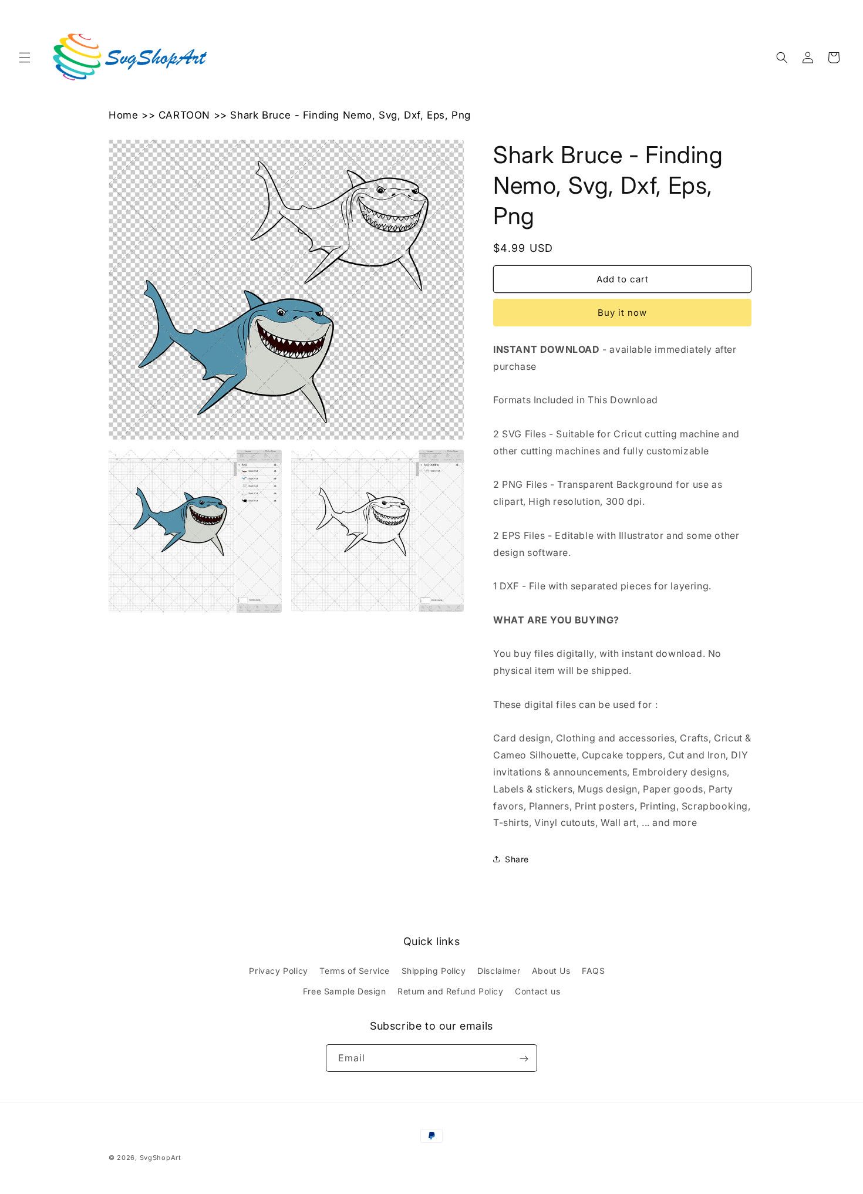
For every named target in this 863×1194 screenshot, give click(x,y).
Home (123, 115)
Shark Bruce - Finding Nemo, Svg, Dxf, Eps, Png (350, 115)
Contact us (537, 991)
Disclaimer (498, 971)
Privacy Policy (278, 971)
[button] (25, 57)
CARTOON (184, 115)
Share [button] (517, 859)
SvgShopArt (160, 1157)
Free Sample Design (344, 991)
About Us (551, 971)
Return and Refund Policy (450, 991)
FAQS (593, 971)
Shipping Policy (434, 971)
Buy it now (622, 312)
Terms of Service (354, 971)
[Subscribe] (524, 1058)
